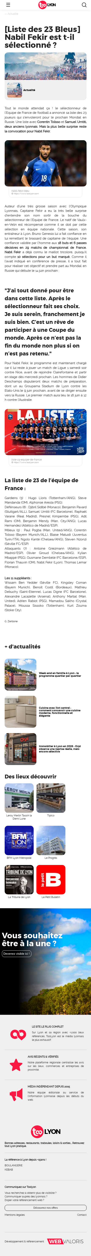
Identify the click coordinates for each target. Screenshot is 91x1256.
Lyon (51, 4)
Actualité (13, 13)
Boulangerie (13, 1165)
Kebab (9, 1169)
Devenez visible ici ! (16, 953)
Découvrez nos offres (45, 1207)
